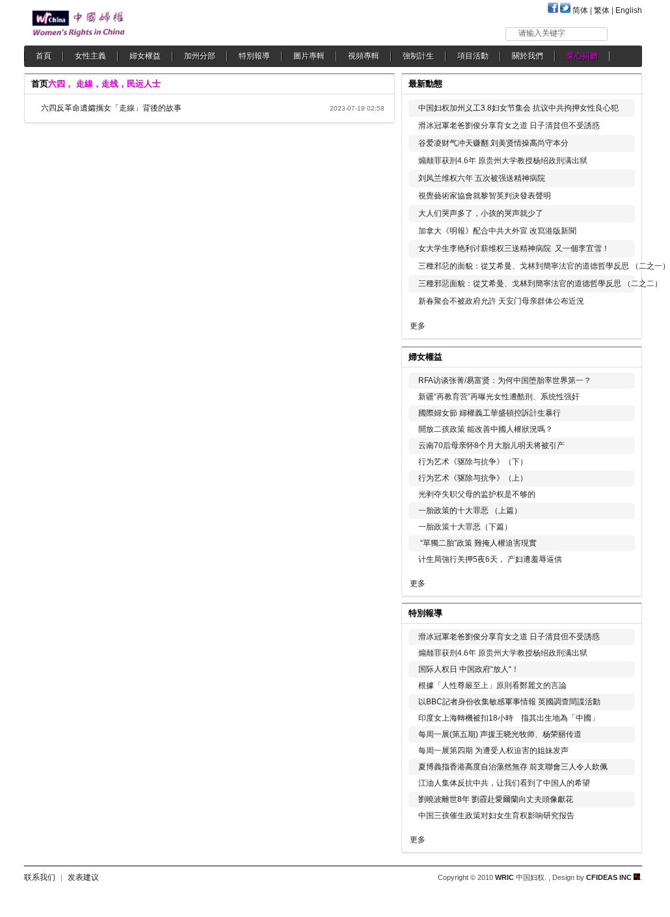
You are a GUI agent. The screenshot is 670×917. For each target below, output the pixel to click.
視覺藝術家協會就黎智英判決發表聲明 (484, 195)
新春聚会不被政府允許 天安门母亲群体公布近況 (501, 301)
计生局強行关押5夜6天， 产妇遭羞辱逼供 (490, 559)
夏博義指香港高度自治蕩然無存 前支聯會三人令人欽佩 (513, 766)
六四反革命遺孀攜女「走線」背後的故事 (111, 108)
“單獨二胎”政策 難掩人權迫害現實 (477, 543)
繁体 (602, 10)
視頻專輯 (363, 55)
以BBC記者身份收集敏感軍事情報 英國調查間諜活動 (509, 701)
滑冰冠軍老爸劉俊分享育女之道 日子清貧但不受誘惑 (509, 125)
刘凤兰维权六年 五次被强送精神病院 (481, 178)
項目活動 (473, 55)
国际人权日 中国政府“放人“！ (468, 669)
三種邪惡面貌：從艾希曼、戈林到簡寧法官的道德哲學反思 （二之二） (540, 283)
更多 (417, 325)
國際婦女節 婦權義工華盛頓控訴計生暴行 (489, 413)
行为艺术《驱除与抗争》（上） (473, 478)
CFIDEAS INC (610, 877)
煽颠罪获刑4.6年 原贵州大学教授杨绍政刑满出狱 (502, 160)
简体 (580, 10)
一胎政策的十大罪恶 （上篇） (470, 510)
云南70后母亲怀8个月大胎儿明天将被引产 (491, 445)
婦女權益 (145, 55)
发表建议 (83, 877)
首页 (39, 83)
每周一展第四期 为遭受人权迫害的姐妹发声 (493, 750)
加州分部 (199, 55)
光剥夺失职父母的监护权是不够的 (476, 494)
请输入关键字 (541, 33)
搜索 (625, 33)
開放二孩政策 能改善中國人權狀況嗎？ (485, 429)
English (628, 10)
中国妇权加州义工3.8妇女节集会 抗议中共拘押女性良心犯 (518, 108)
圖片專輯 (309, 55)
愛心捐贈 (582, 55)
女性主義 (90, 55)
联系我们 (39, 877)
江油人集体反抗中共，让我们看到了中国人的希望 (504, 783)
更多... (623, 355)
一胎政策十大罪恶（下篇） (465, 526)
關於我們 (527, 55)
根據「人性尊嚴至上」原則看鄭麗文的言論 (492, 685)
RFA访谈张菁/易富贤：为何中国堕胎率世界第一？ (504, 380)
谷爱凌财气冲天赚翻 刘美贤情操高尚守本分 (493, 143)
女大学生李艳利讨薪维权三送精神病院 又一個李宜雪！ (514, 248)
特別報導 (254, 55)
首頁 (43, 55)
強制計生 (418, 55)
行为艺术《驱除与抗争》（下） (473, 461)
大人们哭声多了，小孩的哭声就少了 (480, 213)
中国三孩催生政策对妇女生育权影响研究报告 (496, 815)
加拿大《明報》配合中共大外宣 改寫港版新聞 (497, 230)
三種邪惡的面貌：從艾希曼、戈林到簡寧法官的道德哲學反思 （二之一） (544, 266)
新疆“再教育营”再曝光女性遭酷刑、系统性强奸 (499, 396)
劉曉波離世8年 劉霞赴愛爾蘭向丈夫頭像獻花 (495, 799)
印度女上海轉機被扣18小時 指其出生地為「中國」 (508, 718)
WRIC (504, 877)
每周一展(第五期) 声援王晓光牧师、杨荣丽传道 (500, 734)
